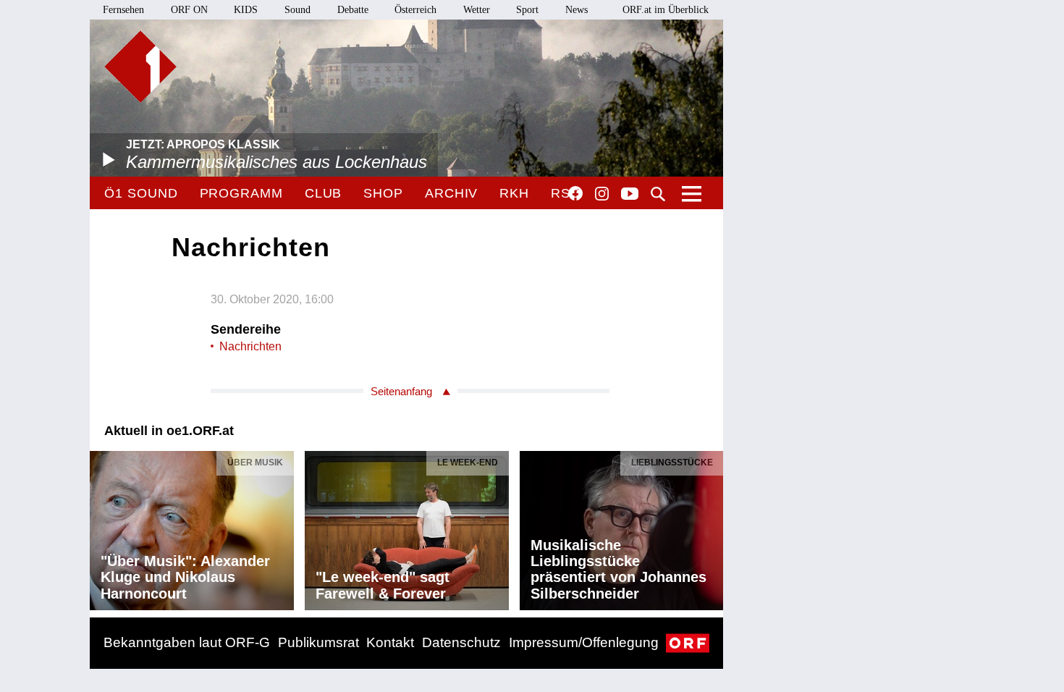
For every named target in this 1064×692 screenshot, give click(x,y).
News (576, 9)
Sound (297, 9)
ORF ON (189, 9)
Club (323, 193)
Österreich (415, 9)
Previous (101, 527)
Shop (383, 193)
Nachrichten (250, 346)
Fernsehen (123, 9)
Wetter (476, 9)
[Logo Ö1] (140, 66)
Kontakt (390, 642)
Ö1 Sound (140, 193)
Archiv (451, 193)
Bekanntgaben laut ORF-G (187, 642)
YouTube (629, 194)
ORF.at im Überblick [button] (665, 9)
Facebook (575, 193)
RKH (514, 193)
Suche (658, 194)
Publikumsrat (318, 642)
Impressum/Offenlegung (584, 642)
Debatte (352, 9)
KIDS (246, 9)
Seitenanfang (401, 391)
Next (711, 527)
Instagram (602, 194)
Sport (527, 9)
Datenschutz (461, 642)
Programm (241, 193)
